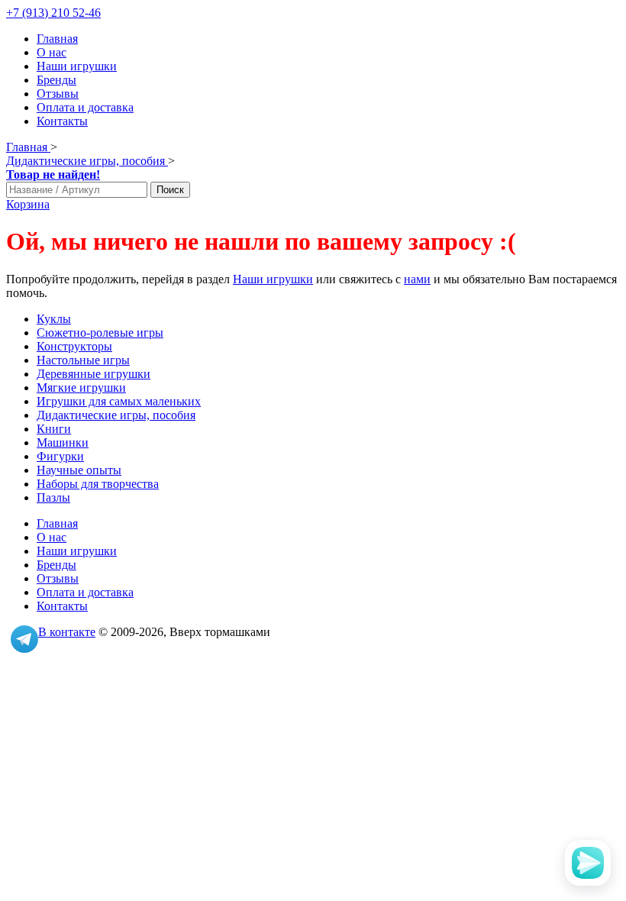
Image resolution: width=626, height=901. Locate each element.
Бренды (56, 79)
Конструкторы (74, 346)
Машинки (63, 442)
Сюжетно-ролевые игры (100, 332)
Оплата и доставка (85, 107)
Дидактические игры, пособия (116, 415)
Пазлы (53, 497)
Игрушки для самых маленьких (119, 401)
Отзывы (58, 93)
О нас (51, 52)
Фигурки (60, 456)
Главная (57, 38)
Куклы (54, 318)
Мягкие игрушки (81, 387)
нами (417, 279)
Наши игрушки (77, 66)
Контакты (62, 121)
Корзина (28, 204)
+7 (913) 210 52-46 (53, 12)
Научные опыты (79, 469)
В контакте (66, 631)
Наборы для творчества (98, 483)
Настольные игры (83, 360)
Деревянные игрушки (93, 373)
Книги (54, 428)
